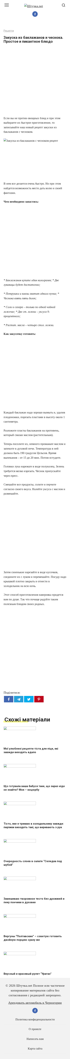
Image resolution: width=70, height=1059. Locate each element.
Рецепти (9, 30)
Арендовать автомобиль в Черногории (35, 1003)
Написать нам (35, 1039)
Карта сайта (35, 1048)
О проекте (35, 1029)
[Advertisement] (35, 81)
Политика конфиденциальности (35, 1019)
